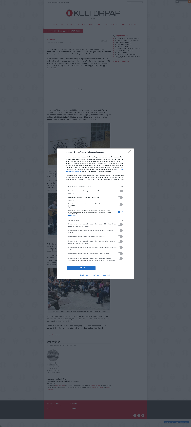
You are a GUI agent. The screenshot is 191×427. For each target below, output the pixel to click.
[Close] (130, 152)
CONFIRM (81, 268)
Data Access (95, 275)
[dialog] (95, 213)
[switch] (120, 191)
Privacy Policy (106, 275)
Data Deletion (84, 275)
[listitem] (95, 186)
